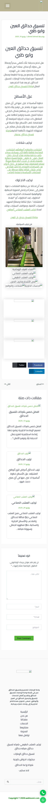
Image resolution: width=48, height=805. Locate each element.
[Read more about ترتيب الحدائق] (24, 453)
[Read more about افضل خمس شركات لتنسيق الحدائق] (24, 406)
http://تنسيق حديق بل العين (24, 217)
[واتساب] (43, 800)
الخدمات (24, 723)
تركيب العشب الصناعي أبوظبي (21, 209)
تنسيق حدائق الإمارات (24, 754)
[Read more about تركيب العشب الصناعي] (24, 497)
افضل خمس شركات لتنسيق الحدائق (24, 413)
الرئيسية (24, 712)
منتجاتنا (24, 720)
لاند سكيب (24, 770)
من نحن (24, 716)
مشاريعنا (24, 727)
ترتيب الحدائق (24, 459)
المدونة (24, 731)
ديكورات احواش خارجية (24, 759)
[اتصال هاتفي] (43, 793)
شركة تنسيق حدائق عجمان (20, 132)
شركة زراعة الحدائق (24, 765)
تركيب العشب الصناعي (24, 502)
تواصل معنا (24, 735)
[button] (8, 6)
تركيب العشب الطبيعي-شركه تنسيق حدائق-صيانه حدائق (24, 746)
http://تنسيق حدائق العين (20, 86)
